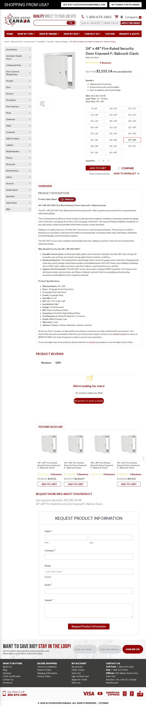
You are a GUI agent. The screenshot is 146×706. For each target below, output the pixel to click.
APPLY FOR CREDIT (131, 23)
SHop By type (25, 33)
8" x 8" (94, 108)
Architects (8, 682)
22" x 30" (132, 127)
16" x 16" (94, 121)
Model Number (13, 151)
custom (110, 33)
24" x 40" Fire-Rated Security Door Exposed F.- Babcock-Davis (102, 465)
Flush (8, 113)
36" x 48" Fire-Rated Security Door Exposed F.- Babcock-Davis (75, 465)
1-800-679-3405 (98, 17)
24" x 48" (132, 140)
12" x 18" (94, 115)
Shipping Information (47, 673)
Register (95, 23)
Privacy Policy (44, 676)
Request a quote (129, 33)
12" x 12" (132, 108)
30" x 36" (113, 146)
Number (48, 577)
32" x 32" (132, 146)
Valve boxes (11, 203)
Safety (9, 177)
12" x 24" (113, 115)
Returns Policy (44, 669)
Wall (8, 209)
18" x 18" (113, 121)
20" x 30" (94, 127)
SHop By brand (48, 33)
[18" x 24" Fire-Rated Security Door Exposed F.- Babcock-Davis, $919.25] (129, 444)
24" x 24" (113, 133)
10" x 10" (113, 108)
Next (143, 458)
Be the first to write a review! (88, 401)
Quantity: (90, 160)
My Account (77, 666)
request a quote (120, 334)
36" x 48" (113, 152)
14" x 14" (132, 115)
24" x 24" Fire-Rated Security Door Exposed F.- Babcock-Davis (48, 465)
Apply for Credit (79, 679)
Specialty (10, 196)
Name (48, 531)
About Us (7, 666)
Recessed (10, 164)
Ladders (9, 145)
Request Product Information (89, 626)
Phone (48, 565)
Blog (5, 669)
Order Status (110, 23)
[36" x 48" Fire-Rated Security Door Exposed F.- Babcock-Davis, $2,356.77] (76, 444)
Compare (133, 17)
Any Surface (11, 49)
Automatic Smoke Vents (14, 57)
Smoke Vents (12, 190)
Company (50, 550)
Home (10, 33)
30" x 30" (94, 146)
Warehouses (112, 682)
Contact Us (8, 679)
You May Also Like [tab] (50, 426)
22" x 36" (94, 133)
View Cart (76, 673)
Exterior (10, 94)
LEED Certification (12, 676)
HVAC (8, 126)
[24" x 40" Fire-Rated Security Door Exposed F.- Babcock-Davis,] (102, 444)
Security (10, 183)
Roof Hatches (12, 171)
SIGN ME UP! (133, 649)
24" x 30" (132, 133)
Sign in (85, 23)
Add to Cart (49, 484)
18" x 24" (132, 121)
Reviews (7, 673)
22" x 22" (113, 127)
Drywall (9, 81)
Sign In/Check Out (80, 676)
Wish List (76, 682)
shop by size (71, 33)
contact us (92, 33)
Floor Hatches (12, 106)
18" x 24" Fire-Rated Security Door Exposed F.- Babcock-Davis (128, 465)
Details (49, 600)
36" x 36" (94, 152)
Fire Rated (11, 100)
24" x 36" (94, 140)
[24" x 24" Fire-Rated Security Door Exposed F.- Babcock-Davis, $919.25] (49, 444)
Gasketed (10, 119)
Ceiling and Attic (13, 65)
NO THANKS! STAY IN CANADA (125, 5)
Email (48, 584)
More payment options (100, 173)
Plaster (9, 158)
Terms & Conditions (47, 666)
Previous (34, 458)
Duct (8, 87)
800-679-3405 (17, 695)
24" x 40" (113, 140)
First (46, 542)
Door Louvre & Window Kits (12, 73)
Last (91, 542)
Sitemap (104, 703)
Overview (45, 186)
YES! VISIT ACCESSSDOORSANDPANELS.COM (84, 5)
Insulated (10, 132)
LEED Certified (12, 138)
